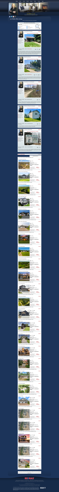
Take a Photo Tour (20, 39)
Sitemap (39, 485)
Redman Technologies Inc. (31, 485)
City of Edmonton (36, 480)
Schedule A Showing (20, 42)
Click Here (39, 484)
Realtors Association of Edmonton (20, 480)
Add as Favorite (20, 66)
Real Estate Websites (25, 485)
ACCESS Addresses (29, 74)
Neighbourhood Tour (20, 40)
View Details (19, 68)
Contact (37, 179)
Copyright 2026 (21, 485)
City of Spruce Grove (26, 480)
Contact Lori (19, 41)
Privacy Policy (36, 485)
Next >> (40, 154)
